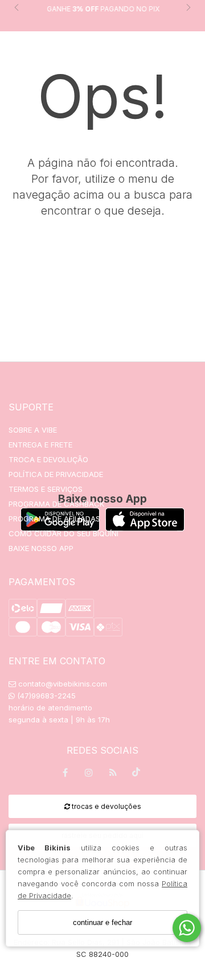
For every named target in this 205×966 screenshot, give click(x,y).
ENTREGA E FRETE (40, 444)
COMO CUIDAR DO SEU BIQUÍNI (63, 533)
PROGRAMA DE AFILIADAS (54, 518)
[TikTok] (137, 775)
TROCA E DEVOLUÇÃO (48, 459)
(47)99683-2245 (45, 695)
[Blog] (113, 774)
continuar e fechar (102, 922)
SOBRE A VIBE (33, 429)
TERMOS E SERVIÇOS (46, 489)
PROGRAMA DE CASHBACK (56, 503)
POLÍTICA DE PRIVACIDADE (56, 474)
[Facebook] (65, 774)
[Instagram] (89, 774)
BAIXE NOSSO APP (41, 548)
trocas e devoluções (105, 806)
